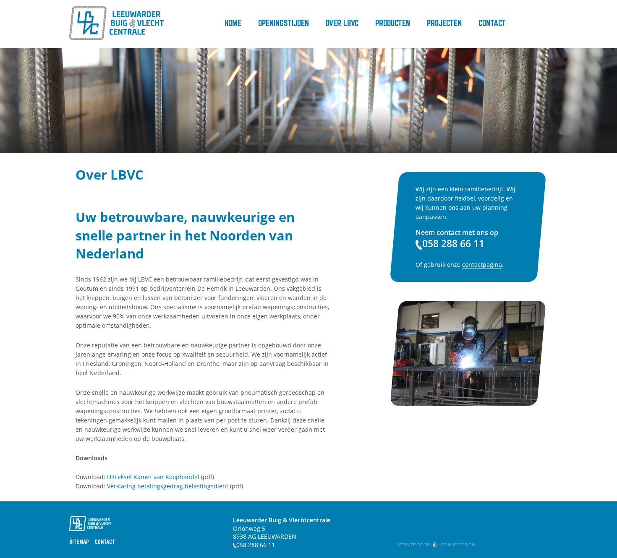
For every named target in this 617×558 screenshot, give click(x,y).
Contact (492, 23)
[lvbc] (116, 23)
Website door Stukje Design (436, 544)
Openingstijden (283, 23)
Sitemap (79, 541)
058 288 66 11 (255, 545)
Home (233, 23)
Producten (392, 23)
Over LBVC (342, 23)
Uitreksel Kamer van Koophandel (153, 477)
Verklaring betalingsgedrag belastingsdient (167, 486)
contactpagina (482, 265)
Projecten (444, 23)
